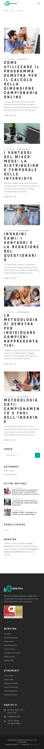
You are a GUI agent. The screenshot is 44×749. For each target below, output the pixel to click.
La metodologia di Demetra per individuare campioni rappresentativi (21, 330)
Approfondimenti (23, 149)
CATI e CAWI (8, 676)
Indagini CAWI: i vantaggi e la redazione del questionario (21, 247)
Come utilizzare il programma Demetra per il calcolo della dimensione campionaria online (22, 80)
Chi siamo (7, 634)
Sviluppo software (10, 695)
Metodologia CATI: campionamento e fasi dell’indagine (22, 411)
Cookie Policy (9, 660)
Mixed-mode (8, 679)
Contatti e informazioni (12, 653)
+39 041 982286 (13, 721)
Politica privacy (9, 657)
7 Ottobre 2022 (9, 59)
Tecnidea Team (34, 744)
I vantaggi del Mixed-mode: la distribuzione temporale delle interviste (21, 165)
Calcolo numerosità (11, 687)
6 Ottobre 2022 (9, 396)
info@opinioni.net (13, 716)
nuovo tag (6, 529)
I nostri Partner (9, 649)
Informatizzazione (10, 691)
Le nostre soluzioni (10, 638)
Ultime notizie (22, 59)
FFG (19, 744)
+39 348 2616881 (13, 723)
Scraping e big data (11, 683)
